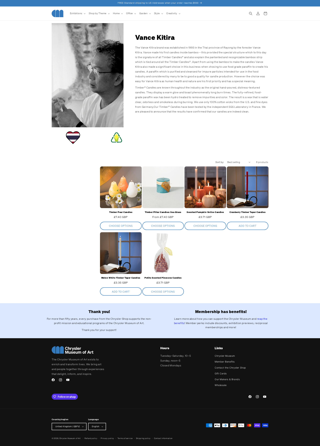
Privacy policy (107, 438)
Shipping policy (143, 438)
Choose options (121, 225)
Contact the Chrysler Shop (230, 367)
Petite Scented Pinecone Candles (163, 278)
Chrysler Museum (225, 355)
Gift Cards (221, 373)
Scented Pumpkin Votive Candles (205, 212)
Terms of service (125, 438)
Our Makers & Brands (227, 379)
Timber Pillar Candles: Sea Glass (163, 212)
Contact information (163, 438)
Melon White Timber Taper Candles (120, 278)
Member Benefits (225, 361)
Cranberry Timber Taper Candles (248, 212)
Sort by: (220, 162)
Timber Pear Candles (120, 212)
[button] (77, 13)
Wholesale (220, 385)
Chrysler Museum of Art (70, 438)
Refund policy (90, 438)
